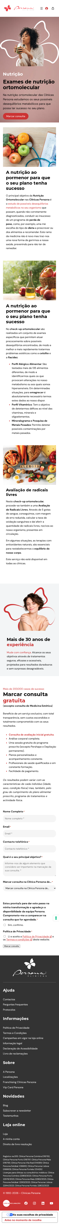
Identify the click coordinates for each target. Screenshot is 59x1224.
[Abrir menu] (41, 8)
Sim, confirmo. (15, 925)
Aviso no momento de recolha (23, 1220)
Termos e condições (17, 939)
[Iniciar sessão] (46, 8)
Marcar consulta (15, 116)
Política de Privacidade (35, 936)
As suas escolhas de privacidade (33, 1214)
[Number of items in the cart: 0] (53, 8)
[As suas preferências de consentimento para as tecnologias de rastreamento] (56, 918)
